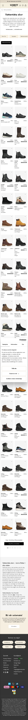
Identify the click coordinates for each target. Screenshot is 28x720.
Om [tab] (23, 344)
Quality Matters (7, 658)
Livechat (18, 658)
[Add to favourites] (12, 47)
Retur (15, 667)
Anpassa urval (13, 373)
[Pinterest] (8, 672)
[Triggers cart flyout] (25, 5)
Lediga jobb (6, 669)
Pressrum (5, 667)
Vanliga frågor (17, 663)
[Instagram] (6, 672)
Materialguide (9, 29)
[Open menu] (3, 5)
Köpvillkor (19, 646)
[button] (14, 693)
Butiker (7, 646)
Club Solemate (19, 642)
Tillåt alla (14, 368)
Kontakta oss (7, 642)
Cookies (16, 673)
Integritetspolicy (18, 671)
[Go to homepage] (14, 5)
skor (14, 594)
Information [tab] (14, 344)
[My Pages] (20, 5)
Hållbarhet (6, 665)
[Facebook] (4, 672)
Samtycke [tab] (5, 344)
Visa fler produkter (14, 543)
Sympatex (14, 36)
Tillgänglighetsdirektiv (19, 669)
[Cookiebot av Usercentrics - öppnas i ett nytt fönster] (19, 340)
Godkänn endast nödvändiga (14, 378)
